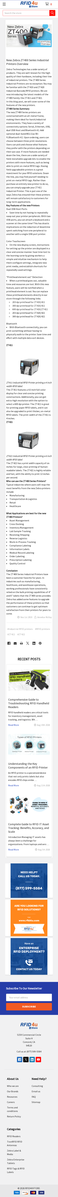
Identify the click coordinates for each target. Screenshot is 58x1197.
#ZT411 (11, 634)
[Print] (21, 643)
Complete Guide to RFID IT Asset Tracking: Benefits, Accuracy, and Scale (28, 827)
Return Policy (14, 1116)
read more (13, 724)
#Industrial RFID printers (20, 628)
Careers (11, 1102)
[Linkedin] (34, 643)
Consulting (37, 1085)
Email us (36, 1091)
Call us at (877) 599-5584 (29, 1051)
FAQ (34, 1096)
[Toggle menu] (4, 4)
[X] (27, 643)
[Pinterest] (40, 643)
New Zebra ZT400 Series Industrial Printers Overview (27, 62)
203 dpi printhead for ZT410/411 (28, 302)
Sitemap (36, 1102)
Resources (12, 1096)
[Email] (15, 643)
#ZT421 (21, 634)
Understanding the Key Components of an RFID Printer (28, 765)
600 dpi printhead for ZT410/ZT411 (30, 309)
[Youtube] (38, 1059)
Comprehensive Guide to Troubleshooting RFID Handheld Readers (28, 703)
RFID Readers (14, 1136)
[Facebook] (9, 643)
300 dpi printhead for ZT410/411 (28, 305)
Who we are (13, 1085)
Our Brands (12, 1091)
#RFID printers (42, 628)
